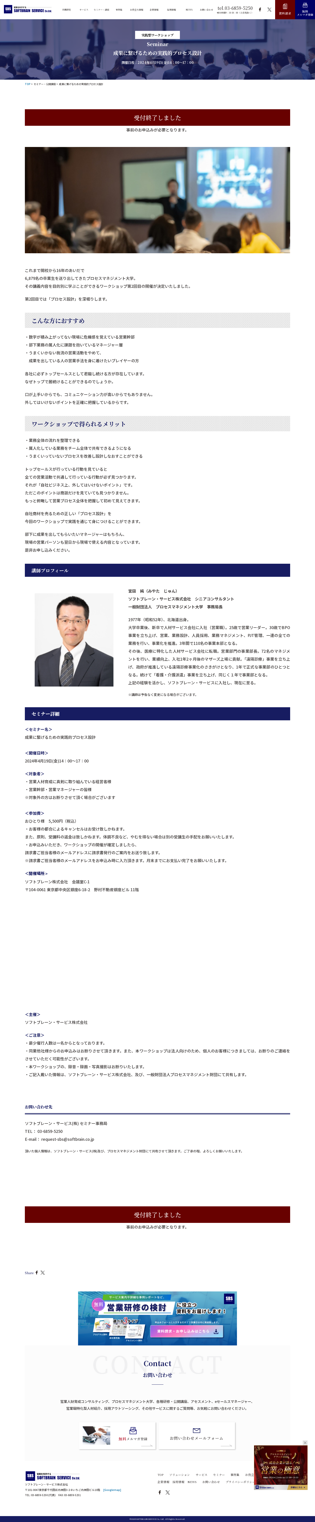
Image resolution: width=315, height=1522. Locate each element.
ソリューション (179, 1475)
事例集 (235, 1475)
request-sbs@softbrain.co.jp (67, 1139)
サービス (201, 1475)
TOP (161, 1475)
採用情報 (178, 1482)
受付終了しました (157, 117)
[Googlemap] (112, 1490)
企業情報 (163, 1482)
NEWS (192, 1482)
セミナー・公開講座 (45, 84)
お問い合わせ (211, 1482)
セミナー (219, 1475)
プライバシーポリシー (240, 1482)
